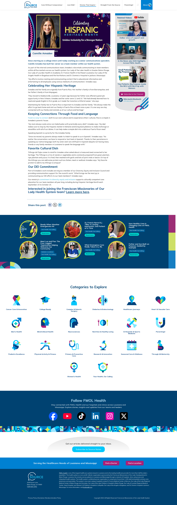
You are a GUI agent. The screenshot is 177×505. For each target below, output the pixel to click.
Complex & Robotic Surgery (74, 310)
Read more (45, 233)
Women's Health (74, 376)
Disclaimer (41, 498)
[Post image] (28, 229)
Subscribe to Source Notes (88, 449)
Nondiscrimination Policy (53, 498)
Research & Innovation (103, 354)
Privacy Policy (32, 498)
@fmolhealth (136, 99)
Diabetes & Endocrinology (102, 309)
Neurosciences (74, 332)
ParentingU (160, 332)
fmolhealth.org (87, 487)
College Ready (45, 309)
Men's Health (16, 332)
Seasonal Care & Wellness (131, 354)
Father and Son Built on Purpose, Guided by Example (139, 246)
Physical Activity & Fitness (45, 354)
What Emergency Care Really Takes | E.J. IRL (94, 246)
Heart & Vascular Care (160, 309)
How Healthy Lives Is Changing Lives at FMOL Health (139, 225)
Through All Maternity (161, 354)
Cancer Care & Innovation (16, 309)
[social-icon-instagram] (110, 416)
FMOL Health (127, 99)
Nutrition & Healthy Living (102, 332)
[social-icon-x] (124, 416)
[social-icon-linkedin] (96, 416)
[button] (50, 205)
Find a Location (134, 463)
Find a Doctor (111, 463)
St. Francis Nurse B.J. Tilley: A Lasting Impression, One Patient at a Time (95, 225)
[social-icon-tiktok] (81, 416)
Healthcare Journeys (131, 309)
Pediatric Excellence (16, 354)
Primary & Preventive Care (74, 355)
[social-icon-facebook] (53, 416)
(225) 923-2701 (32, 486)
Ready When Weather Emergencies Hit (49, 225)
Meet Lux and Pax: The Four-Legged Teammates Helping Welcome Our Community (50, 245)
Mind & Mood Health (45, 332)
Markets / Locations (47, 252)
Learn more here (77, 192)
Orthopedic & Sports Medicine (131, 332)
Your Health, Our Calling (48, 229)
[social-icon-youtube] (67, 416)
